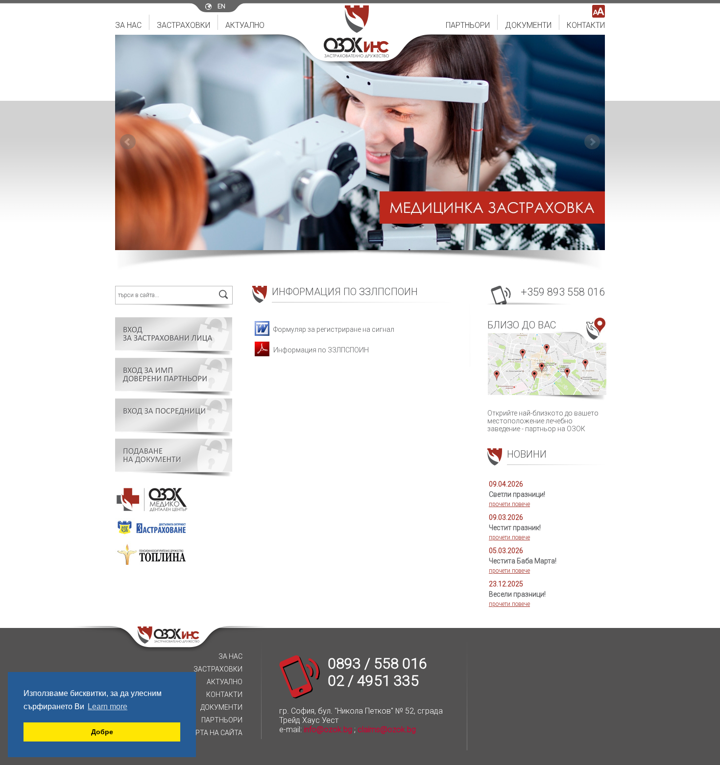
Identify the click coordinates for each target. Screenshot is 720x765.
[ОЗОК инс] (356, 55)
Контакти (586, 25)
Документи (528, 25)
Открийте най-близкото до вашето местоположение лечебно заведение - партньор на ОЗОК (543, 376)
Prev (128, 142)
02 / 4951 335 (373, 680)
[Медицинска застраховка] (360, 142)
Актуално (244, 25)
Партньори (468, 25)
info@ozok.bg (328, 729)
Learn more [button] (107, 706)
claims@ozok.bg (387, 729)
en (221, 6)
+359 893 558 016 (563, 292)
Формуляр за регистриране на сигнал (333, 329)
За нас (128, 25)
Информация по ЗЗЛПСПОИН (320, 350)
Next (592, 142)
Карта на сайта (214, 733)
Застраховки (183, 25)
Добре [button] (102, 732)
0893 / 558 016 (377, 663)
